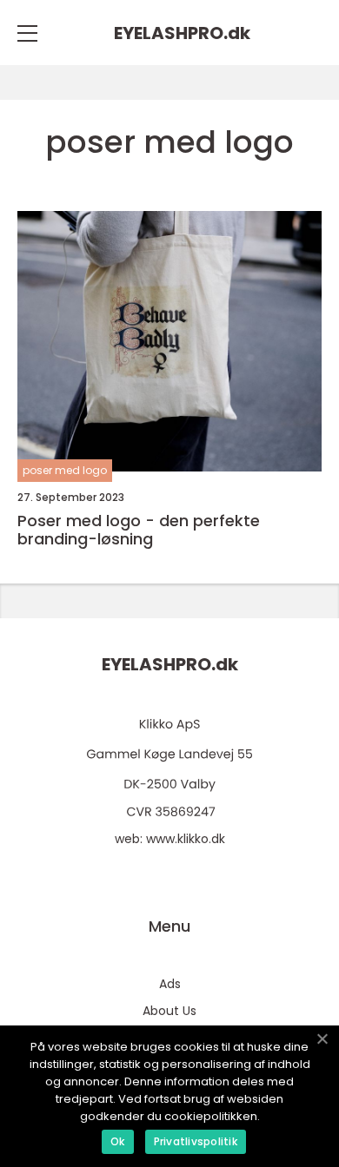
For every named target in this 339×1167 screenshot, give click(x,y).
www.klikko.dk (185, 838)
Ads (170, 983)
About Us (169, 1010)
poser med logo (65, 470)
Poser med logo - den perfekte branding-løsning (138, 530)
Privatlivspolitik (195, 1141)
